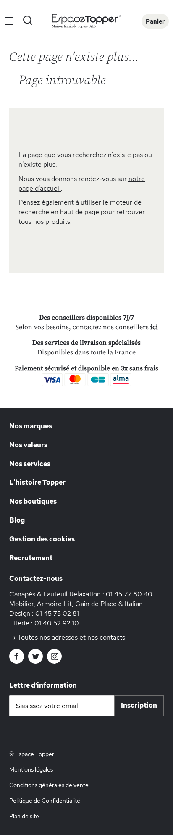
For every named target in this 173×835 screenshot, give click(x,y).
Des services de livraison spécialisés (86, 343)
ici (154, 327)
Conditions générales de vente (49, 785)
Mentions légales (31, 769)
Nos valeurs (28, 445)
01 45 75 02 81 (57, 613)
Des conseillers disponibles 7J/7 (86, 317)
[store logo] (86, 21)
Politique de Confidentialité (44, 800)
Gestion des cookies (42, 539)
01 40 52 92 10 (56, 623)
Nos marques (30, 426)
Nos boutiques (33, 501)
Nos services (29, 464)
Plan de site (24, 816)
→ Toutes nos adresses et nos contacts (67, 637)
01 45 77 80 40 (129, 594)
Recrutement (30, 558)
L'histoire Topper (37, 482)
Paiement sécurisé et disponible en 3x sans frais (86, 368)
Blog (17, 520)
